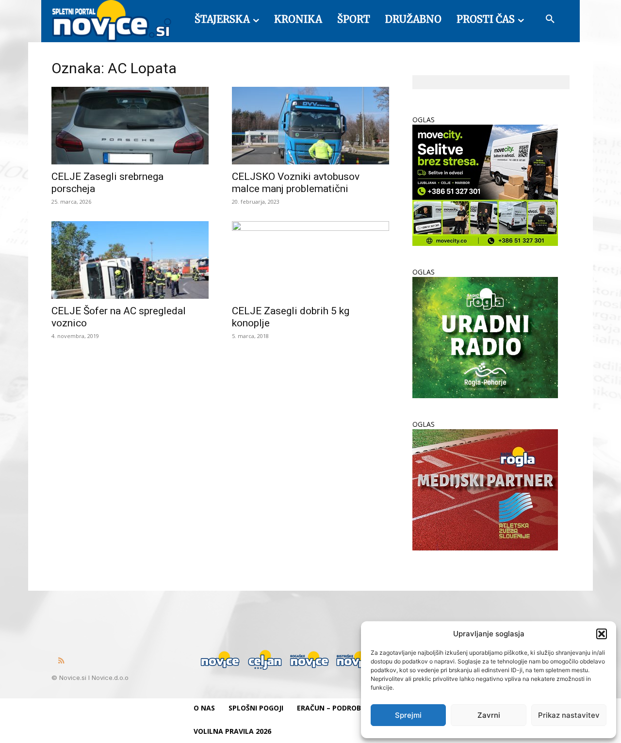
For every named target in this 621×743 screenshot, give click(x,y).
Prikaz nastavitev (569, 715)
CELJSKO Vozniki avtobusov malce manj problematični (296, 182)
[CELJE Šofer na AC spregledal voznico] (130, 260)
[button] (601, 634)
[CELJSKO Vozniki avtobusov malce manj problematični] (310, 125)
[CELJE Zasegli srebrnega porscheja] (130, 125)
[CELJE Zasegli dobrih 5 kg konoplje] (310, 260)
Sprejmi (408, 715)
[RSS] (61, 661)
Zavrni (488, 715)
